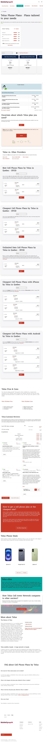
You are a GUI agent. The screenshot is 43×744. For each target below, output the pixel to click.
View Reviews (10, 45)
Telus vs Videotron (6, 158)
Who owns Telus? (5, 699)
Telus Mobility (19, 5)
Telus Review (12, 5)
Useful (4, 454)
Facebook (40, 724)
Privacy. (9, 739)
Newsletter (21, 728)
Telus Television (34, 5)
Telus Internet (27, 5)
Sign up (21, 135)
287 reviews (16, 182)
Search (21, 124)
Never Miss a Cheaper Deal (21, 527)
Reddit (40, 730)
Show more (19, 572)
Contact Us (21, 724)
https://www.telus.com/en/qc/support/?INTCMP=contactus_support (33, 629)
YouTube (40, 728)
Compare (24, 572)
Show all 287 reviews (15, 497)
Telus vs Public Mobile (16, 157)
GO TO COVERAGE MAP (21, 609)
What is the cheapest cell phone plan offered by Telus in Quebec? (15, 680)
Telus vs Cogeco (25, 157)
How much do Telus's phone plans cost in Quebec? (12, 670)
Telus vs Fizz (5, 157)
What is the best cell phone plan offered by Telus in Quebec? (14, 689)
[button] (17, 53)
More (24, 461)
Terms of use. (13, 739)
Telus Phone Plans (5, 5)
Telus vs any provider (15, 158)
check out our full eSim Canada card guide (22, 587)
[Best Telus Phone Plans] (5, 183)
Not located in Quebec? (5, 110)
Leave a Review (5, 497)
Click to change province (23, 695)
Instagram (40, 727)
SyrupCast (21, 725)
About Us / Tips (30, 724)
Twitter (40, 725)
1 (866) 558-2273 (28, 624)
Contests (21, 727)
